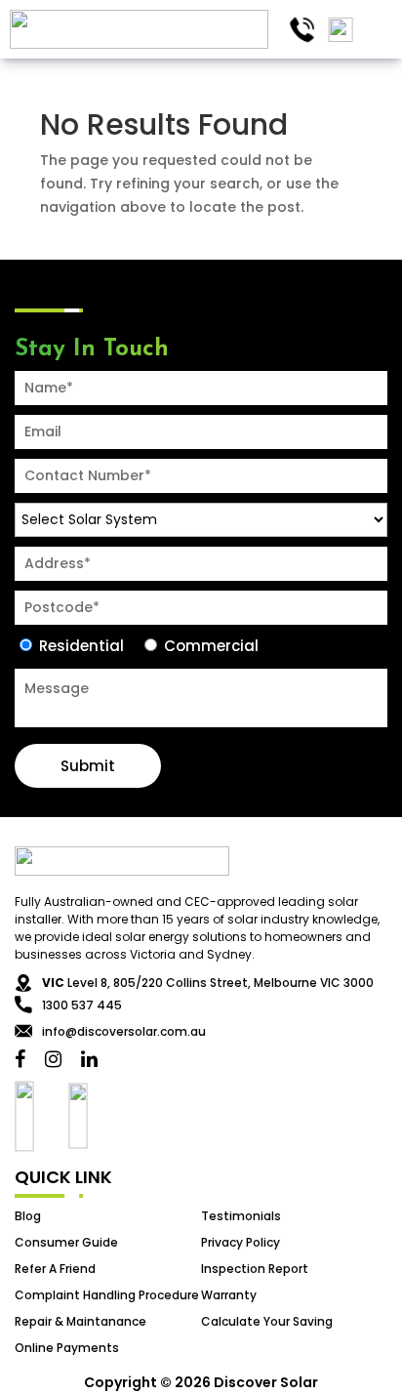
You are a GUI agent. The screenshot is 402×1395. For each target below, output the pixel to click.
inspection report (254, 1268)
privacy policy (240, 1242)
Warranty (229, 1295)
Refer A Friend (55, 1268)
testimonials (241, 1216)
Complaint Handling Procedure (107, 1295)
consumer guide (66, 1242)
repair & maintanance (80, 1321)
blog (28, 1216)
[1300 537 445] (302, 30)
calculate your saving (267, 1321)
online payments (67, 1347)
